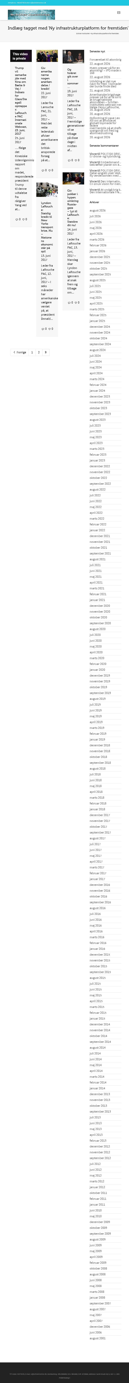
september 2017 (100, 833)
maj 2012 (96, 1176)
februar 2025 (98, 315)
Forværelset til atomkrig (105, 60)
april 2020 (96, 652)
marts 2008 (97, 1292)
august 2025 (98, 280)
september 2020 (100, 623)
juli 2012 (95, 1164)
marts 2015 (97, 1007)
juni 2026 (96, 222)
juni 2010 (96, 1210)
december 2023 (100, 397)
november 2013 (100, 1100)
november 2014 (100, 1030)
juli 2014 (95, 1053)
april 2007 (96, 1321)
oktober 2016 (98, 897)
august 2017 (98, 838)
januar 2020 (97, 670)
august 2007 (98, 1309)
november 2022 (100, 472)
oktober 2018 (98, 757)
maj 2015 (96, 995)
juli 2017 (95, 844)
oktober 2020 (98, 617)
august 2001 (98, 1338)
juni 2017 (96, 850)
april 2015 (96, 1001)
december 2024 (100, 327)
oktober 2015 (98, 966)
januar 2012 (97, 1187)
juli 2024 (95, 356)
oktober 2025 (98, 269)
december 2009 (100, 1222)
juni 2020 (96, 641)
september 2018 (100, 763)
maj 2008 (96, 1286)
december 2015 (100, 955)
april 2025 (96, 304)
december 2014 (100, 1024)
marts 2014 (97, 1077)
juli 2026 (95, 216)
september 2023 (100, 414)
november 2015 (100, 960)
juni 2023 (96, 431)
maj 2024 (96, 367)
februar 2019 (98, 734)
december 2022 (100, 466)
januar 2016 (97, 949)
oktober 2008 (98, 1269)
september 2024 (100, 344)
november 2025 (100, 263)
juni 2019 (96, 710)
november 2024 (100, 333)
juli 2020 (95, 635)
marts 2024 (97, 379)
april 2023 (96, 443)
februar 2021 (98, 594)
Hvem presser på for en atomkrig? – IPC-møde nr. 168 (106, 70)
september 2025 (100, 274)
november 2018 (100, 751)
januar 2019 (97, 740)
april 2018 (96, 792)
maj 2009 (96, 1251)
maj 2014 (96, 1065)
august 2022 (98, 490)
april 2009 (96, 1257)
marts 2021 (97, 588)
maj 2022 (96, 507)
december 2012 (100, 1146)
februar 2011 (98, 1199)
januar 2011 (97, 1205)
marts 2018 (97, 798)
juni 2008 (96, 1280)
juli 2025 (95, 286)
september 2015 (100, 972)
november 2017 (100, 821)
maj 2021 (96, 577)
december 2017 (100, 815)
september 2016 (100, 902)
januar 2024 (97, 391)
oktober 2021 (98, 548)
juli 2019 (95, 705)
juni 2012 (96, 1170)
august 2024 (98, 350)
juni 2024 (96, 362)
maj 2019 (96, 716)
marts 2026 (97, 240)
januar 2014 (97, 1088)
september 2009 (100, 1234)
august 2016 (98, 908)
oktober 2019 (98, 687)
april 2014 (96, 1071)
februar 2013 (98, 1141)
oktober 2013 (98, 1106)
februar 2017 (98, 873)
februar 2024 (98, 385)
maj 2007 (96, 1315)
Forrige (21, 352)
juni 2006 (96, 1333)
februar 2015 (98, 1013)
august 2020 (98, 629)
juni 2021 (96, 571)
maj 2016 (96, 926)
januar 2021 (97, 600)
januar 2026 (97, 251)
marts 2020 (97, 658)
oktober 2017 (98, 827)
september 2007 (100, 1303)
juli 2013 (95, 1117)
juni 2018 (96, 780)
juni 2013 (96, 1123)
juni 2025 (96, 292)
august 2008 (98, 1274)
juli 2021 (95, 565)
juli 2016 (95, 914)
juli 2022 (95, 495)
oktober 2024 (98, 338)
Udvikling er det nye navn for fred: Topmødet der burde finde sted (106, 83)
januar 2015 (97, 1019)
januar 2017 (97, 879)
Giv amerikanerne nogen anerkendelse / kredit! (46, 78)
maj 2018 (96, 786)
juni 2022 (96, 501)
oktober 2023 (98, 408)
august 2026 (98, 211)
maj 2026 (96, 228)
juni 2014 (96, 1059)
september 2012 (100, 1158)
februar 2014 (98, 1083)
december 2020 (100, 606)
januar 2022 (97, 530)
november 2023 (100, 402)
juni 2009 (96, 1245)
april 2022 (96, 513)
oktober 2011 (98, 1193)
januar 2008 (97, 1298)
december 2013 (100, 1094)
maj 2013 (96, 1129)
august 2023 (98, 420)
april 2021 (96, 583)
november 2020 (100, 612)
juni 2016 (96, 920)
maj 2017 (96, 856)
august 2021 (98, 559)
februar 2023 (98, 455)
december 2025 (100, 257)
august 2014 (98, 1048)
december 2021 (100, 536)
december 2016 (100, 885)
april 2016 (96, 931)
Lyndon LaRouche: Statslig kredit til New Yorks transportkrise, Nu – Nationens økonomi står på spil (47, 227)
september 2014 (100, 1042)
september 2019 (100, 693)
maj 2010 (96, 1216)
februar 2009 (98, 1263)
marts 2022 (97, 519)
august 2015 (98, 978)
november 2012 (100, 1152)
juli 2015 (95, 984)
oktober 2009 (98, 1228)
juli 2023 (95, 426)
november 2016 (100, 891)
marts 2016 (97, 937)
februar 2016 (98, 943)
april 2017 (96, 862)
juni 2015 (96, 990)
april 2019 (96, 722)
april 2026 (96, 234)
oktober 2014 (98, 1036)
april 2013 (96, 1135)
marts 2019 (97, 728)
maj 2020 (96, 647)
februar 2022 (98, 524)
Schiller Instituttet (83, 34)
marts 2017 (97, 867)
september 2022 (100, 484)
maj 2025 (96, 298)
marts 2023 (97, 449)
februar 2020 (98, 664)
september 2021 (100, 554)
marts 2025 (97, 309)
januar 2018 (97, 809)
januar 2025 (97, 321)
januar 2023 (97, 460)
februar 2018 (98, 803)
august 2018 (98, 769)
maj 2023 (96, 437)
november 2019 (100, 681)
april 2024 (96, 373)
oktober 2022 (98, 478)
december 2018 (100, 745)
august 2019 (98, 699)
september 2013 (100, 1112)
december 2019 (100, 676)
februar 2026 (98, 245)
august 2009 (98, 1240)
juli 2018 (95, 774)
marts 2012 (97, 1181)
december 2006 (100, 1327)
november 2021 (100, 542)
